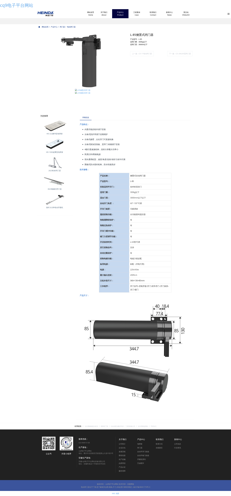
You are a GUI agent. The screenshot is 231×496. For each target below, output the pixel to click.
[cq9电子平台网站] (45, 13)
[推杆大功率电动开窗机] (54, 199)
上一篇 (142, 53)
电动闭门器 (71, 27)
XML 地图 (115, 493)
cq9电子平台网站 (16, 5)
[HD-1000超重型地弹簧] (54, 144)
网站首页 (44, 27)
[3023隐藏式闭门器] (54, 181)
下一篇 (180, 53)
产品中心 (54, 27)
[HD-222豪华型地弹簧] (54, 125)
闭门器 (62, 27)
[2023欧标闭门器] (54, 162)
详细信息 (85, 117)
